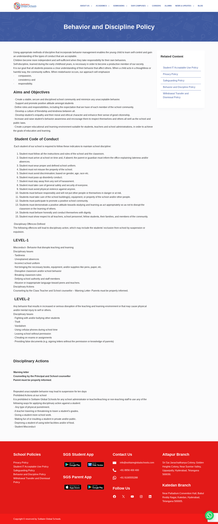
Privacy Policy (170, 74)
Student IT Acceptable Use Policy (180, 67)
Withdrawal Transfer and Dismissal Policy (176, 95)
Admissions (118, 6)
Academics (101, 6)
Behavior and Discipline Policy (179, 87)
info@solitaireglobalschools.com (137, 462)
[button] (209, 515)
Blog (200, 6)
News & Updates (183, 6)
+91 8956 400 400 (129, 470)
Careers (156, 6)
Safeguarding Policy (173, 80)
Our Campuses (138, 6)
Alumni (168, 6)
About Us (84, 6)
